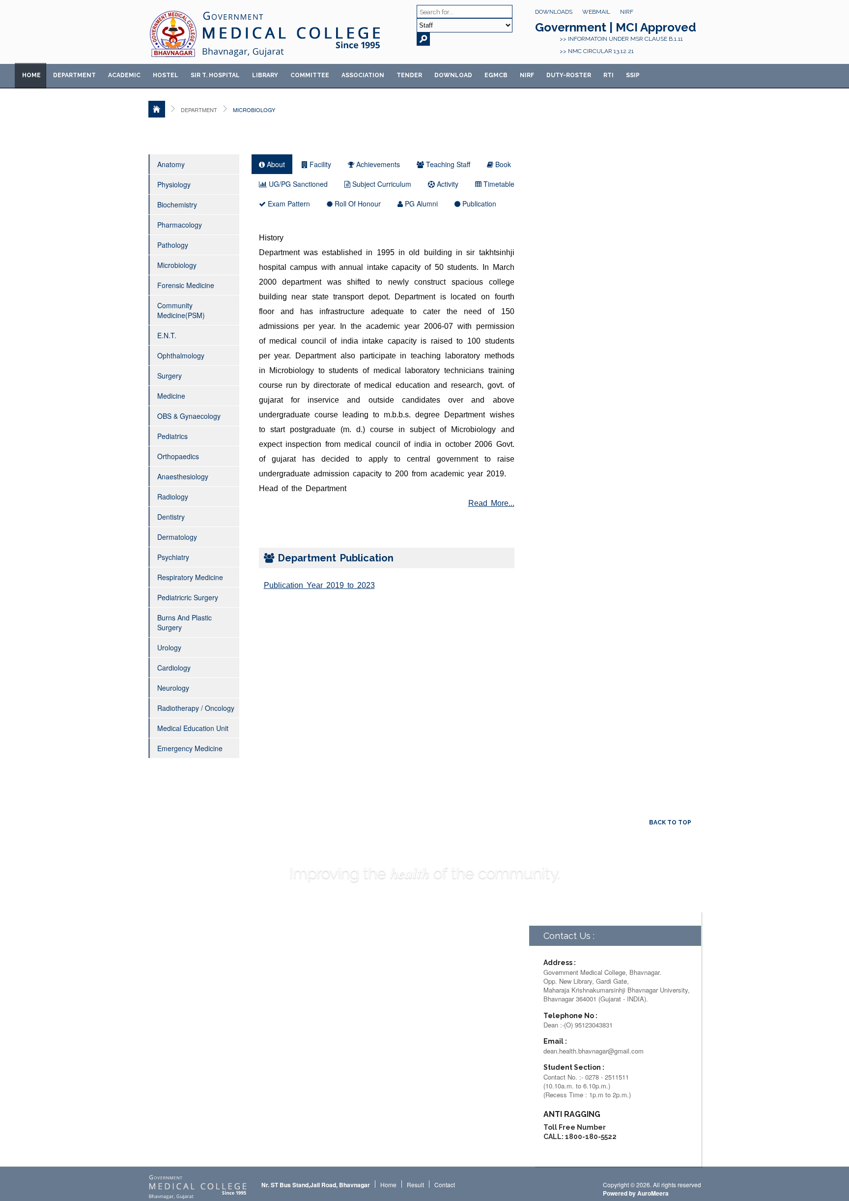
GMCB (496, 75)
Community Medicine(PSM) (181, 310)
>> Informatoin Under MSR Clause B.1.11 (621, 38)
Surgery (169, 376)
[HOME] (156, 109)
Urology (169, 647)
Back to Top (670, 822)
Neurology (173, 688)
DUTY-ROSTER (568, 75)
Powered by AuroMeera (636, 1193)
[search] (423, 39)
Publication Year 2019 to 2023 (319, 585)
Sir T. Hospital (215, 75)
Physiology (174, 184)
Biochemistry (177, 204)
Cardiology (174, 668)
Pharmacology (179, 225)
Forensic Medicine (185, 285)
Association (362, 75)
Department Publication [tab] (334, 558)
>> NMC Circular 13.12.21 (597, 51)
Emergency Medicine (190, 748)
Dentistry (171, 517)
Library (265, 75)
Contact (444, 1184)
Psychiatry (173, 557)
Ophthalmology (180, 355)
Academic (124, 75)
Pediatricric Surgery (187, 597)
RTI (608, 75)
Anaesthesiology (182, 476)
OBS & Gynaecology (189, 416)
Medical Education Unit (192, 728)
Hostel (165, 75)
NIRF (626, 11)
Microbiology (177, 265)
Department (74, 75)
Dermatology (177, 537)
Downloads (553, 11)
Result (415, 1184)
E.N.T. (166, 335)
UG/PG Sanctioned (297, 184)
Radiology (172, 496)
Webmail (596, 11)
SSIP (633, 75)
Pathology (172, 245)
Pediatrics (172, 436)
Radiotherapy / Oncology (195, 708)
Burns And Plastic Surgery (184, 622)
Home (31, 75)
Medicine (171, 396)
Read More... (491, 503)
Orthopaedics (178, 456)
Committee (309, 75)
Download (453, 75)
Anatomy (171, 164)
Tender (409, 75)
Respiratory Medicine (190, 577)
